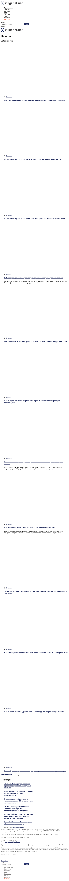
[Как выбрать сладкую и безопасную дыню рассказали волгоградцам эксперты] (36, 739)
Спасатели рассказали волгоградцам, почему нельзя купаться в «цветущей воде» (36, 653)
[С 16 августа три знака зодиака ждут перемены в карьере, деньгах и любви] (36, 246)
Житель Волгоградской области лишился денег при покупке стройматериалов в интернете (16, 808)
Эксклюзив (7, 14)
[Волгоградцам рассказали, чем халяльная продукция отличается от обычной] (36, 187)
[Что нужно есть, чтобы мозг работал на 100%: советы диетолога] (36, 496)
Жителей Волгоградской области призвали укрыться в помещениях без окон (17, 786)
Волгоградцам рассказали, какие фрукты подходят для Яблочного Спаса (33, 159)
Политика (7, 11)
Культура (7, 17)
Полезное (7, 19)
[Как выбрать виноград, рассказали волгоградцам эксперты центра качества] (36, 680)
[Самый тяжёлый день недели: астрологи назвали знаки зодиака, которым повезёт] (36, 430)
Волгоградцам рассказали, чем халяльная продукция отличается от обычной (34, 218)
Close (2, 862)
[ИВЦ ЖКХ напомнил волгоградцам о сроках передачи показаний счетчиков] (36, 69)
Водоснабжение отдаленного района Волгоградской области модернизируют (18, 793)
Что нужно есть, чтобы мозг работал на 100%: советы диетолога (29, 528)
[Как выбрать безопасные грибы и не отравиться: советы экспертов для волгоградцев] (36, 369)
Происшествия (8, 8)
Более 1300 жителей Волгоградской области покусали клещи (18, 823)
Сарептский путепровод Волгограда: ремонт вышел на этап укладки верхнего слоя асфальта (18, 816)
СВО (5, 13)
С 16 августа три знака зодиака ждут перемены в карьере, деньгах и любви (33, 278)
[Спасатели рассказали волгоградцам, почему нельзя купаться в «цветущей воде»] (36, 621)
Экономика (7, 9)
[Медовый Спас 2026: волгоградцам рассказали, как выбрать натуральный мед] (36, 310)
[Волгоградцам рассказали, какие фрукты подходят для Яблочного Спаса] (36, 128)
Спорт (6, 16)
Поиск (26, 24)
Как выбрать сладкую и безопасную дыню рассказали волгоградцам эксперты (35, 771)
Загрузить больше (6, 774)
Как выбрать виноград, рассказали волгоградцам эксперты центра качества (34, 712)
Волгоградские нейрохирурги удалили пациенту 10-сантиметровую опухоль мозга (18, 801)
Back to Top (4, 861)
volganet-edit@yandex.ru (12, 842)
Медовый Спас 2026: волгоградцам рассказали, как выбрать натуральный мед (35, 341)
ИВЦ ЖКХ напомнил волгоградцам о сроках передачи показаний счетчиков (34, 100)
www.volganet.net (18, 827)
